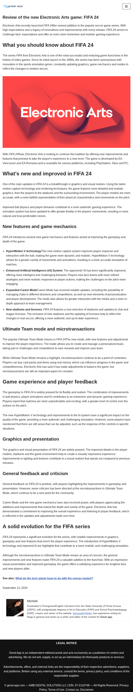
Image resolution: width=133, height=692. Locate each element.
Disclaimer (86, 689)
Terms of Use (56, 689)
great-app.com (16, 685)
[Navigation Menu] (126, 6)
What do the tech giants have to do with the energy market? (54, 578)
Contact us (72, 689)
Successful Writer (82, 613)
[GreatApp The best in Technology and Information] (13, 6)
